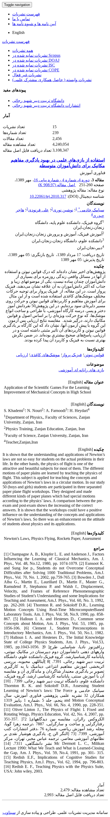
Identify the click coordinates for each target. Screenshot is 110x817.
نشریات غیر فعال (26, 75)
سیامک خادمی (91, 210)
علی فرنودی (38, 210)
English (18, 32)
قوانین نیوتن (94, 355)
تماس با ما (21, 19)
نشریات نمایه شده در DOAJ (35, 60)
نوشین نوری (63, 210)
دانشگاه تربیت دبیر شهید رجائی (38, 100)
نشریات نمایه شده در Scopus (36, 55)
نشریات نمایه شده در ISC (33, 65)
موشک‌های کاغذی (45, 355)
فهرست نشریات (26, 14)
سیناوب (9, 812)
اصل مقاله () (57, 185)
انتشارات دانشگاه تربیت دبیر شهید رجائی (46, 105)
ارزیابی (22, 355)
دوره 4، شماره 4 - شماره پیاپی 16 (62, 180)
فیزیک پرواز (72, 355)
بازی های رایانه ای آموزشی (81, 370)
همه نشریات (22, 50)
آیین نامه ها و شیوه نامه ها (34, 24)
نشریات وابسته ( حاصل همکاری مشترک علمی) (52, 80)
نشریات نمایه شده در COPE (35, 70)
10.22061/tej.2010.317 (48, 196)
